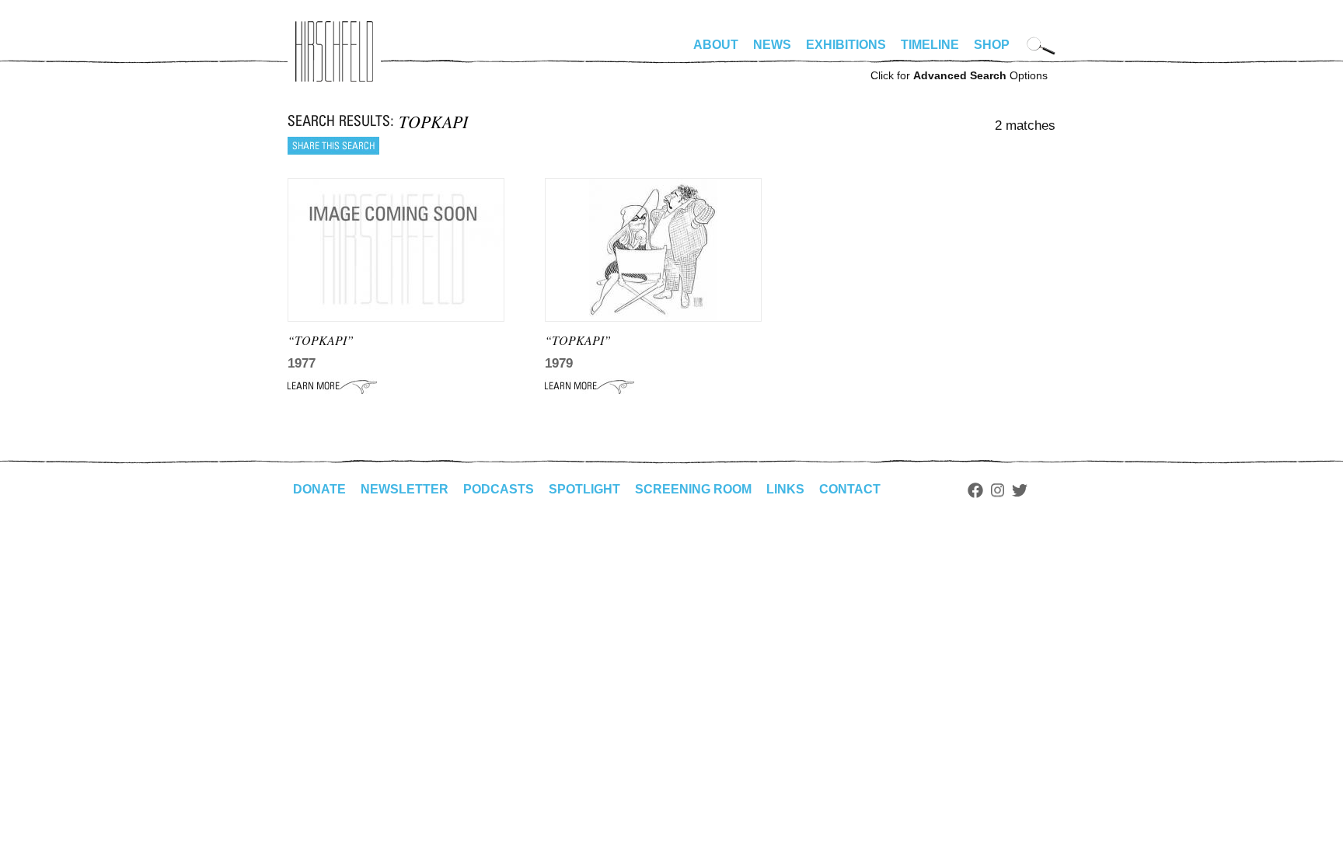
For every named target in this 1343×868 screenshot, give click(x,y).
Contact (850, 489)
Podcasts (498, 489)
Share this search (333, 146)
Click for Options (959, 75)
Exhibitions (846, 44)
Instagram (997, 490)
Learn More (332, 386)
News (772, 44)
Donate (319, 489)
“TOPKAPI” (321, 340)
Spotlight (584, 489)
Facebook (975, 490)
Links (785, 489)
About (715, 44)
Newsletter (404, 489)
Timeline (930, 44)
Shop (992, 44)
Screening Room (693, 489)
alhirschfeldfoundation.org (334, 51)
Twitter (1019, 490)
